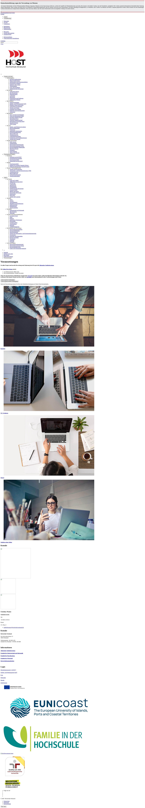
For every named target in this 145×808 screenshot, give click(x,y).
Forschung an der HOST (16, 157)
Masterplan (12, 97)
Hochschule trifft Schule (15, 192)
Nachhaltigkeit (13, 187)
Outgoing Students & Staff (16, 120)
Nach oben (3, 806)
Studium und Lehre (8, 76)
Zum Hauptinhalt (5, 12)
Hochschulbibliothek (15, 128)
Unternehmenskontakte (15, 136)
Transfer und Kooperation (16, 169)
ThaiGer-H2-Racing (14, 152)
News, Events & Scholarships (17, 114)
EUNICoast (12, 183)
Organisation (13, 235)
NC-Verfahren (4, 413)
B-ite (2, 675)
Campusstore (13, 184)
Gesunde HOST (13, 190)
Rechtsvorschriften (14, 237)
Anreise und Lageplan (15, 139)
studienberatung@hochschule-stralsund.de (14, 627)
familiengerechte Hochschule (16, 89)
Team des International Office (17, 116)
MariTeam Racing (14, 148)
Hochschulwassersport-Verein (17, 146)
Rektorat (12, 218)
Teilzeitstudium (13, 86)
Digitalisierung (13, 206)
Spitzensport (13, 194)
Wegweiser (12, 195)
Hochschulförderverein (15, 247)
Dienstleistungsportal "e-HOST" (8, 670)
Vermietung (12, 239)
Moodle (2, 680)
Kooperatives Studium (15, 83)
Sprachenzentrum (14, 123)
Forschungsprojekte (14, 159)
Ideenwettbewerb (14, 133)
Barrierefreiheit (7, 804)
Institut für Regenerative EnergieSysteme (19, 166)
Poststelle (12, 241)
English (2, 14)
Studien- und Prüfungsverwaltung (18, 127)
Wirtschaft (12, 213)
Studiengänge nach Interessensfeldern (19, 82)
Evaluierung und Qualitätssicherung (18, 137)
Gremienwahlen (13, 222)
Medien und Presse (14, 191)
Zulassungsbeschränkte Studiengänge (9, 281)
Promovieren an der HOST (16, 161)
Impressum (6, 802)
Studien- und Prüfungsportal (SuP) (18, 103)
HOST (5, 177)
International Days (14, 118)
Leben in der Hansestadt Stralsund (18, 248)
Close (2, 44)
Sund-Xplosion (13, 151)
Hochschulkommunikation (16, 229)
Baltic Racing (13, 142)
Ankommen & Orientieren (16, 106)
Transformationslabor (15, 176)
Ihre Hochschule (14, 93)
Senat (11, 217)
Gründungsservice (14, 135)
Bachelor (3, 348)
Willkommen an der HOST (16, 181)
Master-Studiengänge (15, 80)
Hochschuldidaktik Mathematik (17, 147)
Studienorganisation (14, 102)
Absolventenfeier (14, 207)
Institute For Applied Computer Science (19, 165)
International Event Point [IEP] (17, 121)
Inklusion (12, 225)
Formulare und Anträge (15, 109)
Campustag (12, 95)
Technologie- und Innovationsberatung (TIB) (20, 170)
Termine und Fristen (14, 108)
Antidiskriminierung (14, 226)
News (11, 199)
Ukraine (12, 201)
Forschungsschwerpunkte (16, 158)
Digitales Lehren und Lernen (16, 105)
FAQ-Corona (13, 124)
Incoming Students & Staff (16, 117)
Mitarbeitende (13, 186)
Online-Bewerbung (14, 91)
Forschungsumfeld (14, 164)
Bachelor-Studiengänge (15, 79)
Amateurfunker (13, 143)
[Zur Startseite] (16, 72)
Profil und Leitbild (14, 180)
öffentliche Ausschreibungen (16, 203)
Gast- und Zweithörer (15, 87)
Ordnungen (12, 112)
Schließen (3, 41)
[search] (4, 250)
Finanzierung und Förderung (16, 98)
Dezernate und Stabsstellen (16, 236)
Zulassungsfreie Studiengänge (7, 279)
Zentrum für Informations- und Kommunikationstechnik (23, 233)
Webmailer (3, 677)
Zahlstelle (12, 240)
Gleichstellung (13, 224)
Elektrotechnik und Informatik (17, 210)
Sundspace (12, 150)
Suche (2, 42)
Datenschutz (7, 801)
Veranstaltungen (13, 202)
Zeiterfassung (4, 682)
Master (2, 477)
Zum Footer (12, 12)
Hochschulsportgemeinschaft (16, 144)
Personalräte (12, 221)
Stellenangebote (13, 205)
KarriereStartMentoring (15, 132)
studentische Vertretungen (16, 131)
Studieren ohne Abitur (15, 84)
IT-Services (12, 129)
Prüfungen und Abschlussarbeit (17, 110)
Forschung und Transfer (9, 154)
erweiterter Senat (14, 216)
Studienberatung (13, 94)
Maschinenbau (13, 211)
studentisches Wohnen (15, 99)
